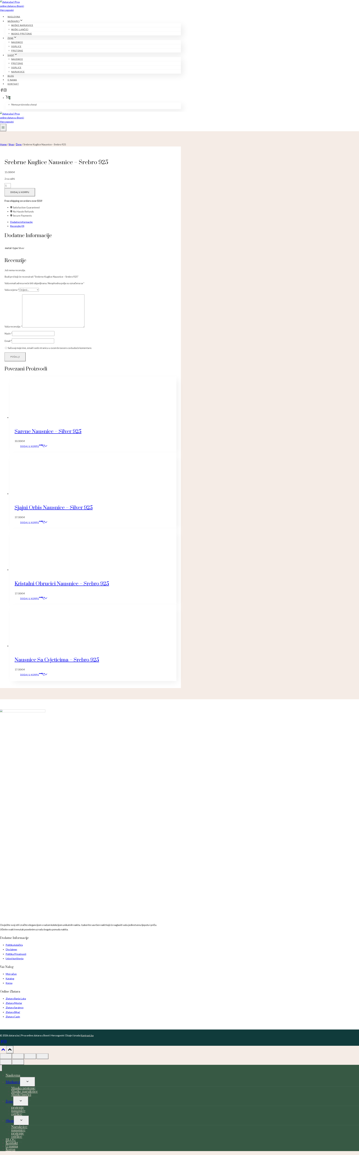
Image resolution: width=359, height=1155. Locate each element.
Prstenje (17, 63)
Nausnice (17, 59)
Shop (10, 1121)
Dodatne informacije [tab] (21, 222)
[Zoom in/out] (6, 1056)
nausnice (17, 42)
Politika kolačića (14, 944)
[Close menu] (1, 1068)
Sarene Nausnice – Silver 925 (48, 431)
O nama (12, 80)
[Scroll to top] (3, 1050)
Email (8, 340)
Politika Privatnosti (16, 954)
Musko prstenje (21, 33)
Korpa (9, 983)
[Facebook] (1, 90)
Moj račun (11, 973)
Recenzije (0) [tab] (17, 226)
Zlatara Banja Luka (16, 998)
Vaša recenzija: (13, 326)
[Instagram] (5, 90)
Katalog (10, 978)
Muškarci (13, 1082)
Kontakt (13, 84)
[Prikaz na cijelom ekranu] (18, 1056)
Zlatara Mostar (14, 1003)
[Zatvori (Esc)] (42, 1056)
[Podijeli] (30, 1056)
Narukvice (18, 71)
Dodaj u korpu (19, 192)
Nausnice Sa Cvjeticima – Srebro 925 (57, 660)
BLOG (11, 76)
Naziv (8, 333)
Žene (9, 1101)
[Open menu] (3, 127)
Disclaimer (11, 949)
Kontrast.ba (87, 1035)
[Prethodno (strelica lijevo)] (6, 1062)
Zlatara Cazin (13, 1016)
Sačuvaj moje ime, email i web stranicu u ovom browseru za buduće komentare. (50, 347)
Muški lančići (19, 29)
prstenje (17, 50)
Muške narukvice (22, 25)
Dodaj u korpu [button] (29, 446)
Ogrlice (16, 67)
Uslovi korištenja (14, 958)
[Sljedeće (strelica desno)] (18, 1062)
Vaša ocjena (11, 289)
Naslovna (14, 16)
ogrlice (16, 46)
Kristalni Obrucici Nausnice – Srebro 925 (62, 584)
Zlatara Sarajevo (14, 1007)
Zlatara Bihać (13, 1012)
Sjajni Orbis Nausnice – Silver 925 (54, 507)
